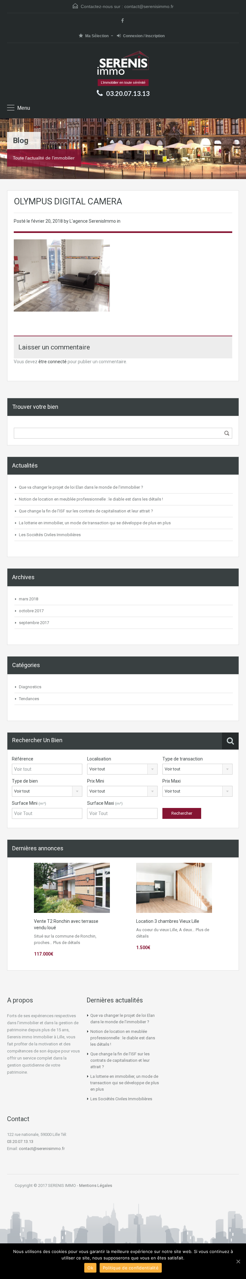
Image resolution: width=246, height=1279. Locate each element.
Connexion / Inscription (144, 36)
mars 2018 (28, 599)
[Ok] (238, 1261)
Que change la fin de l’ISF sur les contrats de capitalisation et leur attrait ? (86, 511)
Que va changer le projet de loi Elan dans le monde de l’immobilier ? (81, 487)
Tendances (29, 698)
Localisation (99, 758)
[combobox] (122, 769)
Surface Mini (29, 803)
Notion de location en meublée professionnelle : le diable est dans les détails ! (91, 499)
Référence (22, 758)
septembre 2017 (34, 622)
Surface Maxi (105, 803)
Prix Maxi (171, 781)
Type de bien (25, 781)
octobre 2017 (31, 610)
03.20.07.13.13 (20, 1141)
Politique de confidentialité (131, 1267)
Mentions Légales (95, 1185)
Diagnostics (30, 686)
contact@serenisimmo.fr (149, 6)
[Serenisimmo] (123, 63)
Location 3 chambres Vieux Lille (167, 921)
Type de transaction (182, 758)
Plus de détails (66, 942)
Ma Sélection (97, 36)
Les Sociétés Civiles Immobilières (50, 534)
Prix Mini (95, 781)
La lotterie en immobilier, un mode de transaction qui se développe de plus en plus (95, 522)
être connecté (52, 361)
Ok (90, 1267)
